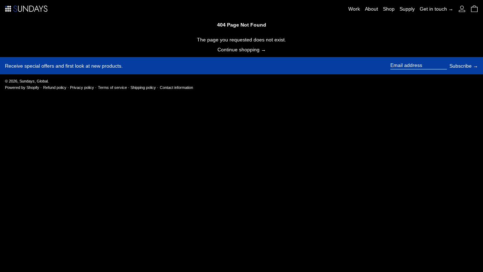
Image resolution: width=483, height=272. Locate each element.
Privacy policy (82, 87)
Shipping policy (143, 87)
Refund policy (54, 87)
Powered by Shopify (22, 87)
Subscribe (460, 66)
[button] (474, 8)
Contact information (176, 87)
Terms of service (112, 87)
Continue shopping (238, 49)
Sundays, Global (33, 81)
